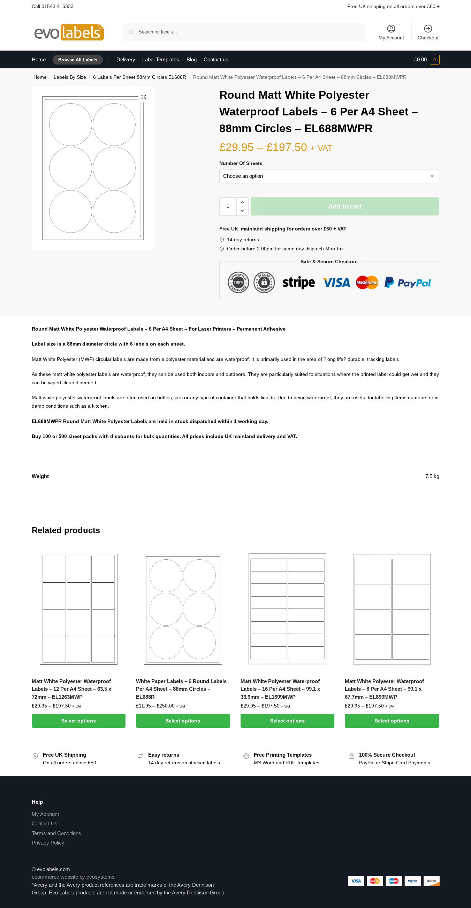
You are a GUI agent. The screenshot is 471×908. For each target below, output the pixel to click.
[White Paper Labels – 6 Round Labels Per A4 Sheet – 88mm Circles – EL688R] (183, 609)
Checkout (428, 37)
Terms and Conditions (56, 833)
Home (40, 77)
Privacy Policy (48, 843)
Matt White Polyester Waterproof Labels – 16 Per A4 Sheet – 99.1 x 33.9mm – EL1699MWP (280, 689)
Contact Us (45, 823)
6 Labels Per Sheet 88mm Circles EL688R (139, 77)
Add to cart (345, 206)
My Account (391, 37)
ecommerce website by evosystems (73, 877)
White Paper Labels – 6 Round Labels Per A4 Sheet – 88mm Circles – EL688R (181, 689)
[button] (143, 97)
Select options (78, 721)
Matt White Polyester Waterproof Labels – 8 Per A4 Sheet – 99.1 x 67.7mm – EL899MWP (384, 689)
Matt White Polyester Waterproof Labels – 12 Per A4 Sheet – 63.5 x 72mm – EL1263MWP (71, 689)
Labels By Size (70, 77)
